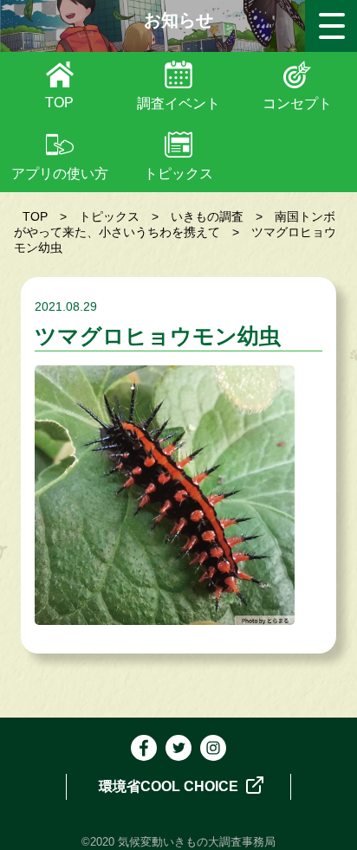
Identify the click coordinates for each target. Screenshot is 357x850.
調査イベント (178, 103)
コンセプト (297, 103)
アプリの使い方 (59, 173)
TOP (59, 102)
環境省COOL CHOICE (170, 786)
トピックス (178, 173)
